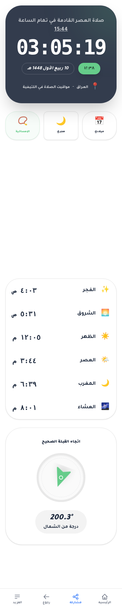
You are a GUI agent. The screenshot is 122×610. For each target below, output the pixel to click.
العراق (82, 87)
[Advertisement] (61, 209)
